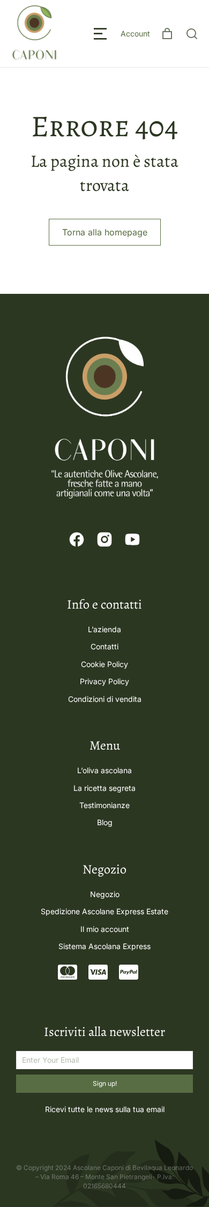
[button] (100, 33)
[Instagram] (104, 539)
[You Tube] (132, 539)
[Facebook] (76, 539)
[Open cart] (167, 33)
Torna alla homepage (104, 232)
